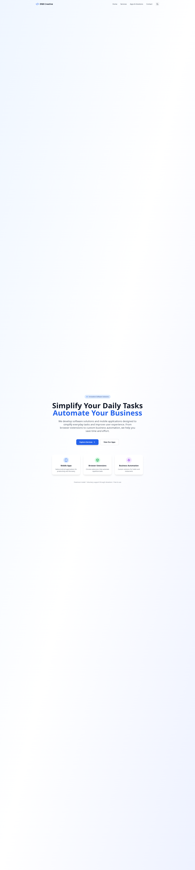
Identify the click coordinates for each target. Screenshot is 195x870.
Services (123, 4)
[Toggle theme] (157, 4)
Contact (149, 4)
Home (115, 4)
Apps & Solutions (136, 4)
